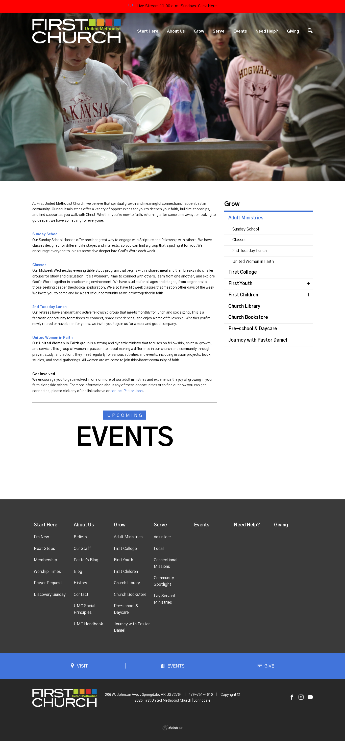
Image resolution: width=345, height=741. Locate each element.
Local (159, 549)
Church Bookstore (248, 317)
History (80, 583)
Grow (199, 31)
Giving (293, 31)
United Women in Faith (253, 262)
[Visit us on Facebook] (291, 697)
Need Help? (267, 31)
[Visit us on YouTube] (310, 697)
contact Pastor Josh (126, 391)
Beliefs (80, 537)
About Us (176, 31)
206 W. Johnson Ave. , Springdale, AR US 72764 (143, 695)
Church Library (244, 306)
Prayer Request (48, 583)
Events (240, 31)
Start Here (147, 31)
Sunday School (245, 229)
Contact (81, 595)
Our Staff (82, 549)
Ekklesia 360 (172, 727)
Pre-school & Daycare (252, 329)
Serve (219, 31)
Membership (45, 560)
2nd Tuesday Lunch (49, 307)
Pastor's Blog (86, 560)
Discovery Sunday (50, 595)
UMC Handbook (88, 624)
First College (242, 272)
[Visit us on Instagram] (301, 697)
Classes (239, 240)
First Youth (240, 284)
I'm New (41, 537)
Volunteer (162, 537)
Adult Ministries (245, 218)
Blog (78, 572)
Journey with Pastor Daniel (257, 340)
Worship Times (47, 572)
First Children (243, 295)
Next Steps (44, 549)
